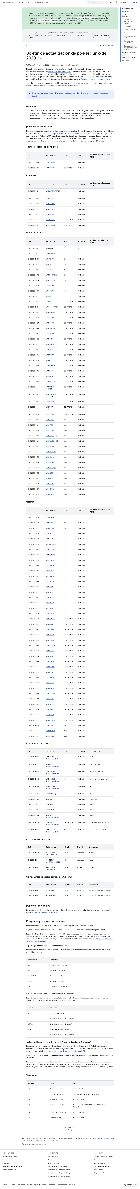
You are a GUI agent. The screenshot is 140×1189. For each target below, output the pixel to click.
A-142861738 (50, 344)
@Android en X (53, 1156)
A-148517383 (50, 168)
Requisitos (5, 1160)
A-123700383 (50, 441)
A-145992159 (50, 339)
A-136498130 (50, 603)
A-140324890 (50, 275)
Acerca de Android (8, 1185)
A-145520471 (50, 619)
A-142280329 (50, 555)
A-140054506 (50, 312)
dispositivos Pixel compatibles (59, 72)
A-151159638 (50, 264)
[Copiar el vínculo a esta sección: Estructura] (39, 175)
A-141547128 (50, 688)
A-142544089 (50, 667)
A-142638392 (50, 656)
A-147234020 (50, 394)
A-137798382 (50, 270)
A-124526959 (50, 430)
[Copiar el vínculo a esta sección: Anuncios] (39, 106)
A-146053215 (50, 624)
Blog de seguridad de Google (57, 1166)
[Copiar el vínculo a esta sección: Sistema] (36, 502)
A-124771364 (50, 420)
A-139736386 (50, 566)
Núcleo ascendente (52, 759)
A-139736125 (50, 699)
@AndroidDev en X (54, 1160)
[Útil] (109, 45)
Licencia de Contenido (102, 1138)
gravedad (75, 134)
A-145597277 (50, 635)
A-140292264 (50, 720)
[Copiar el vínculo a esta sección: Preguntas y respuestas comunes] (67, 921)
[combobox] (97, 2)
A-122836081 (50, 613)
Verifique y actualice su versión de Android (96, 79)
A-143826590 (50, 280)
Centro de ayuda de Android (103, 1156)
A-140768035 (50, 693)
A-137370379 (50, 376)
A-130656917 (50, 291)
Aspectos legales (32, 1185)
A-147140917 (50, 350)
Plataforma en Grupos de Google (59, 1170)
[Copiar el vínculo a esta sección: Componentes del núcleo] (53, 744)
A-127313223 (50, 452)
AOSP (28, 46)
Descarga (5, 1163)
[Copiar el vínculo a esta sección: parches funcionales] (52, 906)
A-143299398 (50, 709)
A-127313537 (50, 468)
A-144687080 (50, 360)
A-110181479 (50, 582)
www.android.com (100, 1163)
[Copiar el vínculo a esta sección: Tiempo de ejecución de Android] (60, 147)
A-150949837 (50, 220)
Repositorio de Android (9, 1156)
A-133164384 (50, 334)
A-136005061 (50, 736)
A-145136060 (50, 539)
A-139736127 (50, 677)
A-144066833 (50, 731)
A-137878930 (50, 286)
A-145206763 (50, 214)
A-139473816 (50, 318)
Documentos (22, 2)
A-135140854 (50, 414)
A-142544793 (50, 328)
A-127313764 (50, 462)
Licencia (43, 1185)
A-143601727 (50, 597)
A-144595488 (50, 366)
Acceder (134, 2)
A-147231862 (50, 387)
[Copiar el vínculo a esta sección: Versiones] (40, 1075)
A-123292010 (50, 534)
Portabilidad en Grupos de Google (59, 1176)
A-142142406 (50, 382)
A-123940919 (50, 302)
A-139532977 (50, 571)
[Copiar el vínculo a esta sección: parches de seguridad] (54, 127)
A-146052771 (50, 323)
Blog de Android (53, 1163)
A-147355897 (50, 592)
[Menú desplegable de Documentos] (29, 2)
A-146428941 (50, 494)
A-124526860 (50, 163)
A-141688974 (50, 484)
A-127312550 (50, 457)
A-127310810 (50, 446)
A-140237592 (50, 191)
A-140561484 (50, 355)
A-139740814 (50, 683)
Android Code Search (42, 2)
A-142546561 (50, 651)
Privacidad (51, 1185)
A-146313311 (50, 198)
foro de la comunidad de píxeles (46, 913)
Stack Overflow (99, 1170)
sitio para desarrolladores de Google (69, 1051)
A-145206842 (50, 209)
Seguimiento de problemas (103, 1173)
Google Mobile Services (101, 1166)
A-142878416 (50, 523)
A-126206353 (50, 576)
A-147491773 (50, 407)
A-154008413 (50, 307)
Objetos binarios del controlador (12, 1173)
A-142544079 (50, 645)
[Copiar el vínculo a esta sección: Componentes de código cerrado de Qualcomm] (75, 877)
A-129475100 (50, 225)
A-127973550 (50, 425)
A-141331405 (50, 528)
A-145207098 (50, 204)
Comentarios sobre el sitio (66, 1185)
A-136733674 (50, 259)
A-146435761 (50, 629)
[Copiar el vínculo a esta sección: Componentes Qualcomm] (54, 839)
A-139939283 (50, 489)
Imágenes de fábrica (9, 1170)
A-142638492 (50, 661)
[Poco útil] (112, 45)
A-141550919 (50, 672)
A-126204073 (50, 608)
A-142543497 (50, 640)
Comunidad (21, 1185)
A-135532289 (50, 402)
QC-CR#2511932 (51, 869)
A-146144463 (50, 587)
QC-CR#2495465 (52, 862)
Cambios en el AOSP (73, 23)
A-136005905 (50, 296)
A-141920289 (50, 550)
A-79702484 (50, 704)
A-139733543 (50, 560)
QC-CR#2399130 (51, 855)
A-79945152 (50, 715)
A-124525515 (50, 436)
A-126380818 (50, 473)
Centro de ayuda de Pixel (102, 1160)
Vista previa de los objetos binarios (13, 1166)
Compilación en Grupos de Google (59, 1173)
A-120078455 (50, 544)
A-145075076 (50, 478)
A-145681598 (50, 725)
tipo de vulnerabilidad (61, 134)
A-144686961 (50, 371)
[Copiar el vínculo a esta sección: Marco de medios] (46, 233)
